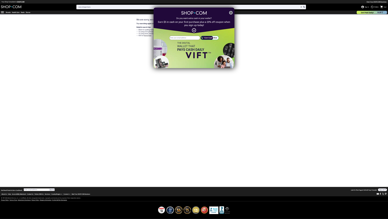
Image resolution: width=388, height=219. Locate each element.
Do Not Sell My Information (59, 200)
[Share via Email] (378, 194)
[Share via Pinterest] (386, 194)
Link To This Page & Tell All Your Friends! (364, 190)
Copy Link (382, 190)
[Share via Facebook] (380, 194)
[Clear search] (301, 7)
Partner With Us (39, 194)
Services (47, 194)
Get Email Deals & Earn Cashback (11, 190)
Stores (28, 12)
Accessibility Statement (19, 194)
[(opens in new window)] (225, 210)
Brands (8, 12)
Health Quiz (16, 12)
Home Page (147, 35)
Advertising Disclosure (24, 200)
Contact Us (30, 194)
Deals (23, 12)
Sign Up (52, 189)
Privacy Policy (5, 200)
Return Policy (35, 200)
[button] (57, 194)
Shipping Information (45, 200)
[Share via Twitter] (383, 194)
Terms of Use (13, 200)
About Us (4, 194)
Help (9, 194)
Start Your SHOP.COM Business (376, 2)
